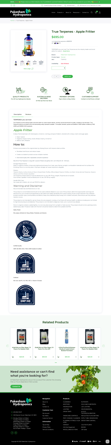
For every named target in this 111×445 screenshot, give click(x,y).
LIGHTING (66, 409)
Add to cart (68, 76)
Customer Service (47, 418)
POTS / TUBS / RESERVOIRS (89, 418)
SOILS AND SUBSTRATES (88, 404)
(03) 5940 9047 (17, 412)
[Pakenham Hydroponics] (24, 404)
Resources (76, 12)
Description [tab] (18, 114)
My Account (45, 413)
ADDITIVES (66, 404)
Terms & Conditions (47, 429)
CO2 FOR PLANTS (86, 424)
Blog (43, 404)
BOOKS (83, 427)
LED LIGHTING (85, 406)
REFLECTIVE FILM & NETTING (90, 415)
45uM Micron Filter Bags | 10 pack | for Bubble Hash (21, 348)
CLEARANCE (67, 402)
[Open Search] (92, 12)
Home (53, 12)
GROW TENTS (67, 411)
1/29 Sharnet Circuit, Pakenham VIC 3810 (24, 415)
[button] (56, 362)
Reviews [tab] (28, 114)
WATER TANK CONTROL (88, 420)
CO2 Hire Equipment (69, 427)
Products (60, 12)
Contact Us (85, 12)
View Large (27, 68)
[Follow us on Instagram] (14, 5)
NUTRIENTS (84, 402)
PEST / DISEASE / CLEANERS (71, 418)
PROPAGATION (67, 406)
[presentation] (7, 346)
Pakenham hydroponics (68, 55)
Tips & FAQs (45, 424)
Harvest (63, 57)
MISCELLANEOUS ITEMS (70, 429)
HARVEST (66, 424)
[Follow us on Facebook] (11, 5)
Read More (66, 51)
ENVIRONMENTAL (86, 409)
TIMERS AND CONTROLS (70, 415)
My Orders (45, 415)
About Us (68, 12)
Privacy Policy (46, 427)
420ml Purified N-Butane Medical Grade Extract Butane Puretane (67, 349)
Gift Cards (84, 429)
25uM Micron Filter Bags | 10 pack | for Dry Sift (44, 348)
